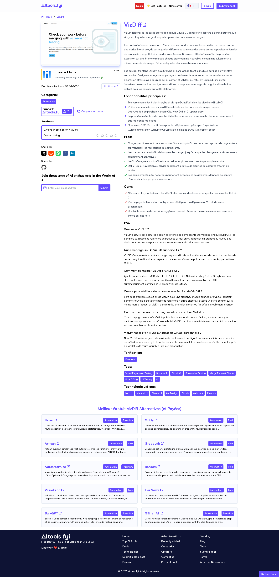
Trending (205, 536)
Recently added (170, 541)
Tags (203, 546)
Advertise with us (171, 536)
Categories (168, 546)
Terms (203, 556)
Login (207, 5)
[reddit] (51, 153)
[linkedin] (72, 153)
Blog (203, 541)
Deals (139, 5)
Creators (166, 551)
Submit (104, 187)
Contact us (167, 556)
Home (48, 16)
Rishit (64, 547)
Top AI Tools (129, 541)
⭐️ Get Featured (156, 5)
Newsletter (175, 5)
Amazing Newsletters (212, 562)
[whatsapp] (58, 153)
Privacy (126, 562)
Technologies (130, 551)
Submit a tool (227, 5)
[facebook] (65, 153)
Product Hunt (169, 562)
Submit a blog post (133, 556)
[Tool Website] (55, 420)
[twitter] (43, 153)
